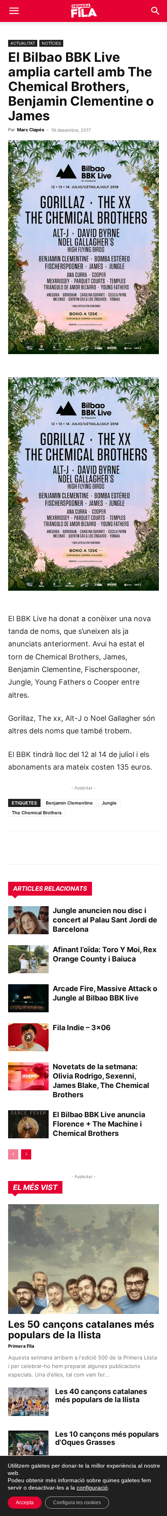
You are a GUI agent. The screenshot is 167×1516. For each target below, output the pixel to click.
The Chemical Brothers (37, 813)
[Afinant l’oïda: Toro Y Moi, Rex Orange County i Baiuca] (28, 959)
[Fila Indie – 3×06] (28, 1037)
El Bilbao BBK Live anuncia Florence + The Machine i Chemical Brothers (99, 1124)
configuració (92, 1487)
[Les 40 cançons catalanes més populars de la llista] (28, 1402)
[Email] (91, 848)
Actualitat (23, 43)
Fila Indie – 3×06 (82, 1027)
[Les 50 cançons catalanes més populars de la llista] (83, 1259)
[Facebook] (72, 848)
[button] (14, 11)
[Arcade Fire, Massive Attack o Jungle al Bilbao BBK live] (28, 998)
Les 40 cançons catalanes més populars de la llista (101, 1395)
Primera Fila (21, 1346)
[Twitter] (53, 848)
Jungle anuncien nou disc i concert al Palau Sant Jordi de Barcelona (105, 919)
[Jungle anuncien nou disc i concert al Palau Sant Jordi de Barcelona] (28, 920)
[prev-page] (13, 1154)
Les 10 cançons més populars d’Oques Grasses (107, 1438)
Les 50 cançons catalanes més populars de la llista (81, 1329)
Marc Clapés (30, 130)
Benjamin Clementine (69, 803)
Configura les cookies (77, 1502)
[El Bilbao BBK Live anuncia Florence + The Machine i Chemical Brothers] (28, 1124)
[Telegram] (35, 848)
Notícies (51, 43)
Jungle (109, 803)
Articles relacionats (50, 888)
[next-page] (26, 1154)
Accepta (25, 1502)
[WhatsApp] (16, 848)
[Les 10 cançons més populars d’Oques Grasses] (28, 1444)
